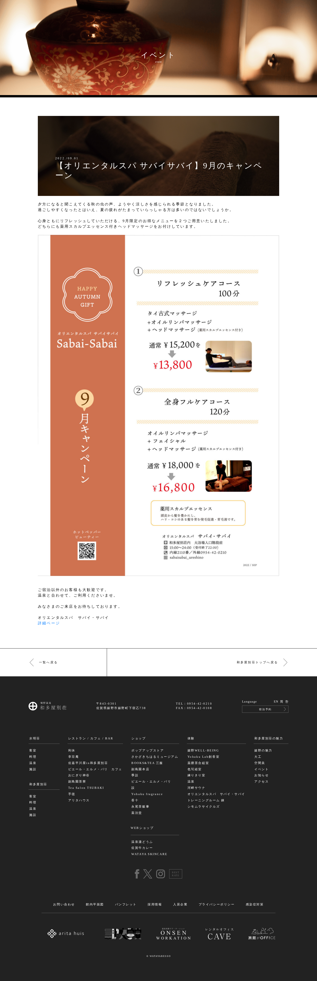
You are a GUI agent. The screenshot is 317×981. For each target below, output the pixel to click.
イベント (261, 769)
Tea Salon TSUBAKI (86, 787)
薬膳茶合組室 (198, 763)
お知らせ (261, 775)
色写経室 (195, 769)
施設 (32, 769)
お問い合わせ (64, 904)
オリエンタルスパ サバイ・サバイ (216, 794)
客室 (32, 750)
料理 (32, 756)
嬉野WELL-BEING (203, 750)
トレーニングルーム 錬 (206, 800)
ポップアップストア (147, 750)
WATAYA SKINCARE (149, 854)
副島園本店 (140, 769)
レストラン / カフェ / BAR (90, 738)
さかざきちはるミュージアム (154, 756)
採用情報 (155, 904)
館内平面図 (95, 904)
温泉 (32, 763)
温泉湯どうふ (142, 842)
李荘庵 (73, 756)
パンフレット (126, 904)
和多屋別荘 (38, 784)
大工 (258, 756)
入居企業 (180, 904)
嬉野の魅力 (263, 750)
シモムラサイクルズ (204, 806)
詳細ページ (49, 623)
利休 (71, 750)
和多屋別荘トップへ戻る (257, 662)
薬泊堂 (136, 813)
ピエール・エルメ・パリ (151, 781)
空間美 (259, 763)
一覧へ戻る (48, 662)
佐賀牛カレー (142, 848)
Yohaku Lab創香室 (204, 756)
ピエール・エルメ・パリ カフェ (95, 769)
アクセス (261, 781)
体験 (191, 738)
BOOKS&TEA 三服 (147, 763)
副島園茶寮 (77, 781)
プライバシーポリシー (217, 904)
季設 (135, 775)
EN (276, 701)
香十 (135, 800)
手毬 (71, 794)
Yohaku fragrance (147, 794)
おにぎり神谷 (79, 775)
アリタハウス (79, 800)
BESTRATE (175, 874)
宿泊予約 (265, 709)
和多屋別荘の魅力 (268, 738)
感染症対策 (255, 904)
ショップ (138, 738)
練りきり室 (197, 775)
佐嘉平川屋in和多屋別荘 (88, 763)
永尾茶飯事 (140, 806)
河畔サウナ (197, 787)
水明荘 (34, 738)
